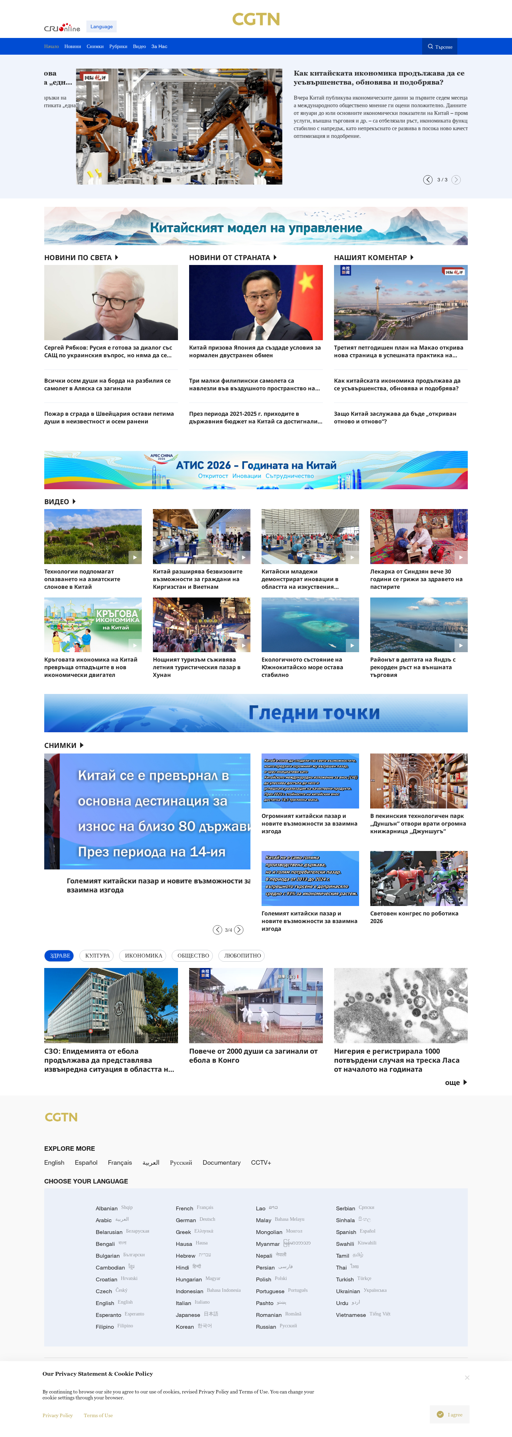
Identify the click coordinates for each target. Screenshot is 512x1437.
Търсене (443, 47)
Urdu (348, 1302)
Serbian (355, 1208)
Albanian (114, 1208)
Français (120, 1162)
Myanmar (283, 1243)
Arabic (112, 1220)
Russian (276, 1326)
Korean (194, 1326)
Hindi (188, 1267)
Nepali (271, 1255)
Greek (194, 1231)
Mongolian (279, 1231)
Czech (111, 1291)
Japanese (197, 1314)
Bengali (111, 1243)
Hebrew (193, 1255)
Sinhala (353, 1220)
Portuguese (282, 1291)
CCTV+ (261, 1162)
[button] (428, 180)
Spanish (355, 1231)
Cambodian (115, 1267)
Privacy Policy (57, 1415)
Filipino (114, 1326)
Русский (181, 1162)
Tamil (349, 1255)
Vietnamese (363, 1314)
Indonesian (208, 1291)
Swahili (356, 1243)
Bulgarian (120, 1255)
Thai (347, 1267)
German (195, 1220)
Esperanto (120, 1314)
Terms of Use (98, 1415)
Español (86, 1162)
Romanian (278, 1314)
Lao (267, 1208)
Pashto (271, 1302)
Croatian (117, 1279)
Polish (271, 1279)
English (54, 1162)
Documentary (222, 1162)
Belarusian (122, 1231)
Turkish (353, 1279)
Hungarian (198, 1279)
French (194, 1208)
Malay (280, 1220)
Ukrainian (361, 1291)
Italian (193, 1302)
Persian (274, 1267)
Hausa (192, 1243)
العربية (151, 1162)
